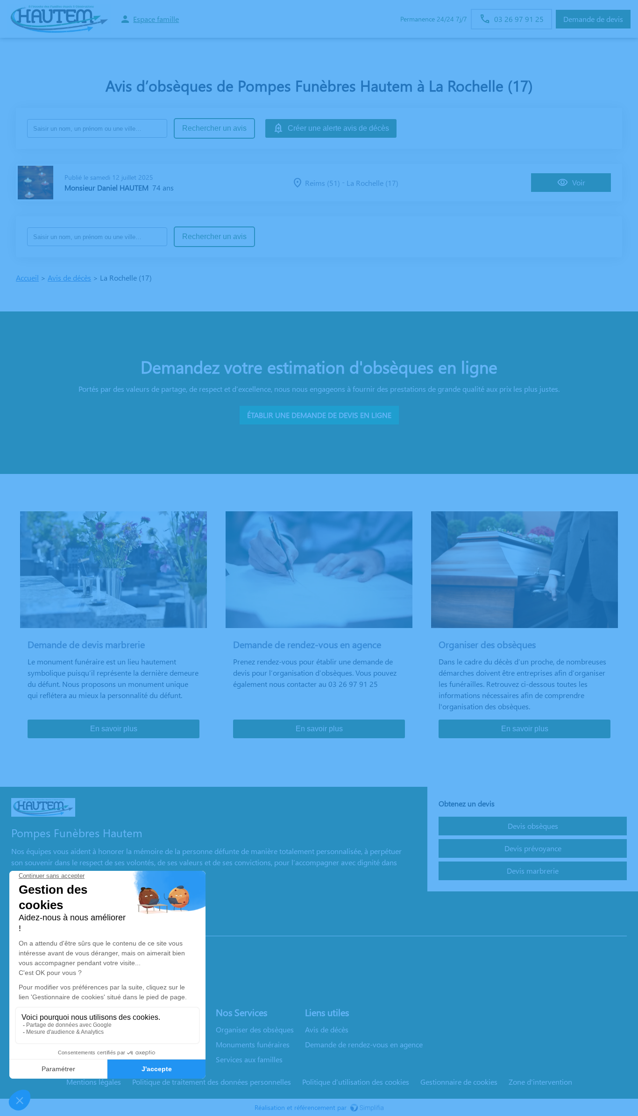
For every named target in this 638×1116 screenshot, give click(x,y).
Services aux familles (249, 1059)
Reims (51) (322, 183)
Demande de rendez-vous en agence (364, 1044)
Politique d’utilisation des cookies (355, 1082)
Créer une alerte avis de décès (338, 128)
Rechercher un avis (214, 128)
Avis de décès (69, 278)
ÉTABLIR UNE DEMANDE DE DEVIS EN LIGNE (319, 415)
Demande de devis (593, 19)
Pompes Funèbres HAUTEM (55, 927)
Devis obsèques (533, 826)
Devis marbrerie (533, 871)
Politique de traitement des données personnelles (211, 1082)
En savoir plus (113, 729)
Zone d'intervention (540, 1082)
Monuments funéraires (253, 1044)
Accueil (27, 278)
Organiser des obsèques (255, 1029)
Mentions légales (93, 1082)
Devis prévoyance (532, 848)
